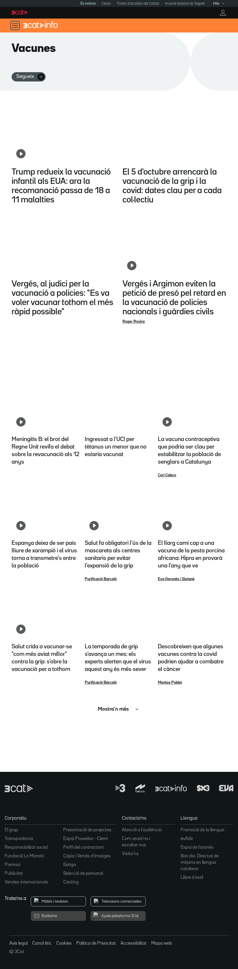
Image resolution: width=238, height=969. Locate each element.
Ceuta (106, 3)
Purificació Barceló (101, 579)
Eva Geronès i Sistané (176, 579)
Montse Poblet (170, 682)
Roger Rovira (133, 321)
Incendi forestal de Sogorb (185, 3)
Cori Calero (167, 475)
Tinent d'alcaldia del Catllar (138, 3)
